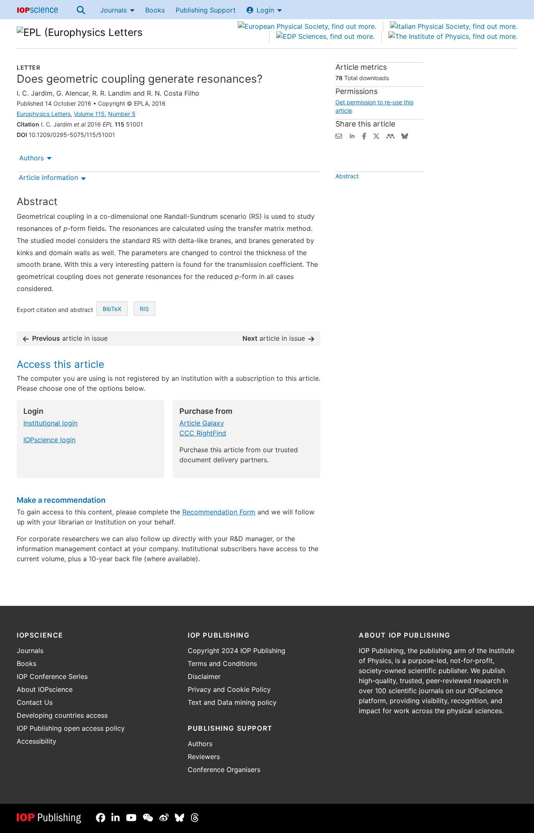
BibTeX (112, 308)
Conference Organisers (224, 769)
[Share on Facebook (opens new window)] (364, 135)
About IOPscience (45, 689)
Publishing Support (206, 10)
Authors (31, 158)
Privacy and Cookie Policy (229, 689)
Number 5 (122, 113)
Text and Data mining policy (232, 702)
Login (265, 10)
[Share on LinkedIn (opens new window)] (352, 135)
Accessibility (36, 741)
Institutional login (50, 423)
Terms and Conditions (222, 663)
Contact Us (35, 702)
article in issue (70, 338)
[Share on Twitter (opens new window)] (376, 135)
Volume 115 (89, 113)
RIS (144, 308)
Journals (113, 10)
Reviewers (204, 756)
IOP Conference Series (52, 676)
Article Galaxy (201, 423)
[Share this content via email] (338, 135)
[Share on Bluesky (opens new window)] (404, 135)
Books (155, 10)
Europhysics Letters (44, 113)
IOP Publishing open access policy (71, 728)
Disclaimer (204, 676)
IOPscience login (49, 439)
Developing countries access (62, 715)
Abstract (347, 176)
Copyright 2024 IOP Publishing (236, 650)
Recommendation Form (218, 512)
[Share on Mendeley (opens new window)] (390, 135)
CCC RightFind (202, 433)
